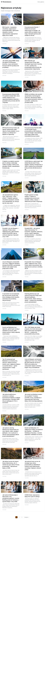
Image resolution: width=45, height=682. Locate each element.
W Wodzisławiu (6, 2)
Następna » (26, 517)
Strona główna (41, 1)
